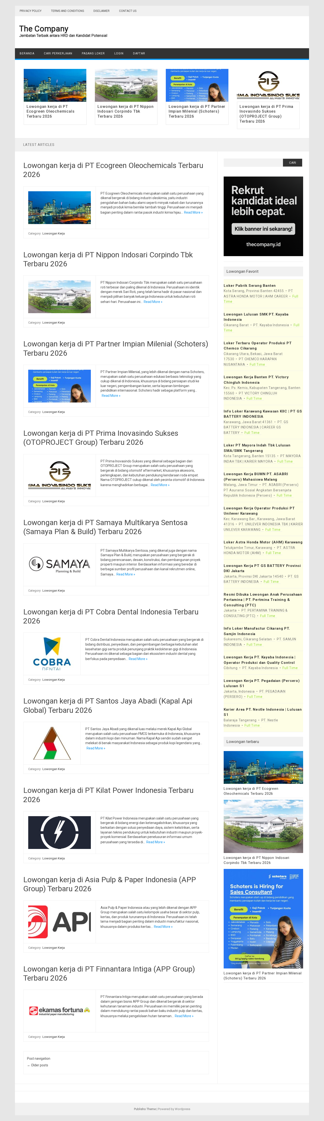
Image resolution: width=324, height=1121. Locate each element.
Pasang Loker (93, 53)
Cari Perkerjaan (58, 53)
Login (119, 53)
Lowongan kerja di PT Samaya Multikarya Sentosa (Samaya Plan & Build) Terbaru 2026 (105, 527)
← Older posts (37, 1065)
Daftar (139, 53)
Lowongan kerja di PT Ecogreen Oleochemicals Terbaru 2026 (51, 111)
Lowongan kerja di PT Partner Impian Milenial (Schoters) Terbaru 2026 (197, 111)
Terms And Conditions (67, 11)
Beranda (27, 53)
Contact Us (127, 11)
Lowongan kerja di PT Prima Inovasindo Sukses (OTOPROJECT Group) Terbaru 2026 (266, 114)
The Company (43, 28)
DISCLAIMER (101, 11)
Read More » (193, 212)
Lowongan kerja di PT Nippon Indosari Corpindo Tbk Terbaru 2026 (125, 111)
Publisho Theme (145, 1109)
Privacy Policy (31, 11)
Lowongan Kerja (53, 233)
